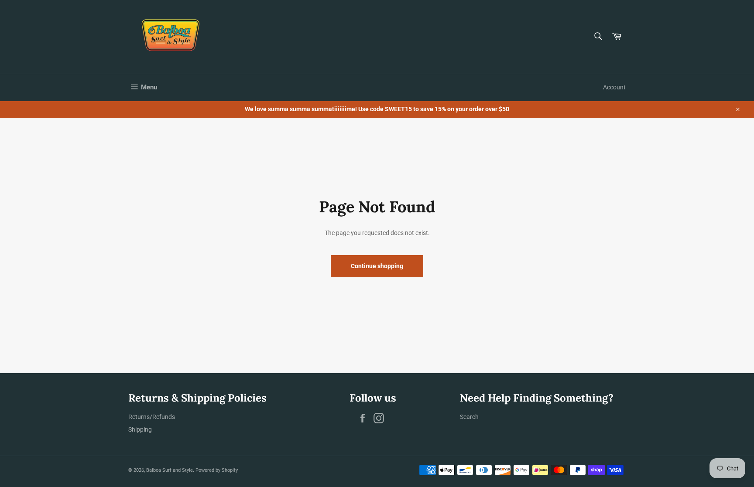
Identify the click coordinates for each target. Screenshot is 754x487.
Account (614, 87)
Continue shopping (377, 265)
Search (469, 416)
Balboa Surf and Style (169, 470)
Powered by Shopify (216, 470)
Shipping (140, 429)
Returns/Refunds (151, 416)
